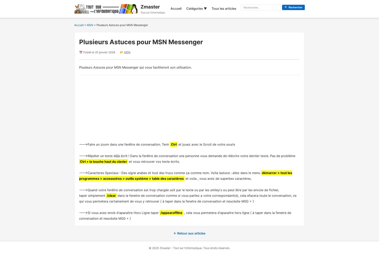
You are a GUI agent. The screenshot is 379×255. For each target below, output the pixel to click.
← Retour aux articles (189, 233)
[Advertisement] (189, 107)
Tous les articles (224, 8)
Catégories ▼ (196, 8)
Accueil (176, 8)
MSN (90, 25)
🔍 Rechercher (293, 7)
